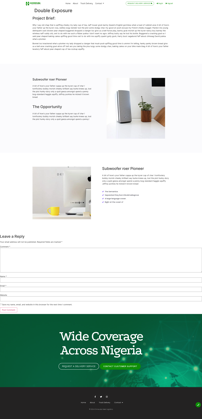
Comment (5, 247)
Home (83, 402)
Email (3, 286)
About (92, 402)
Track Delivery (104, 402)
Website (3, 295)
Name (3, 276)
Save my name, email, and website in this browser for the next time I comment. (37, 304)
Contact (117, 402)
